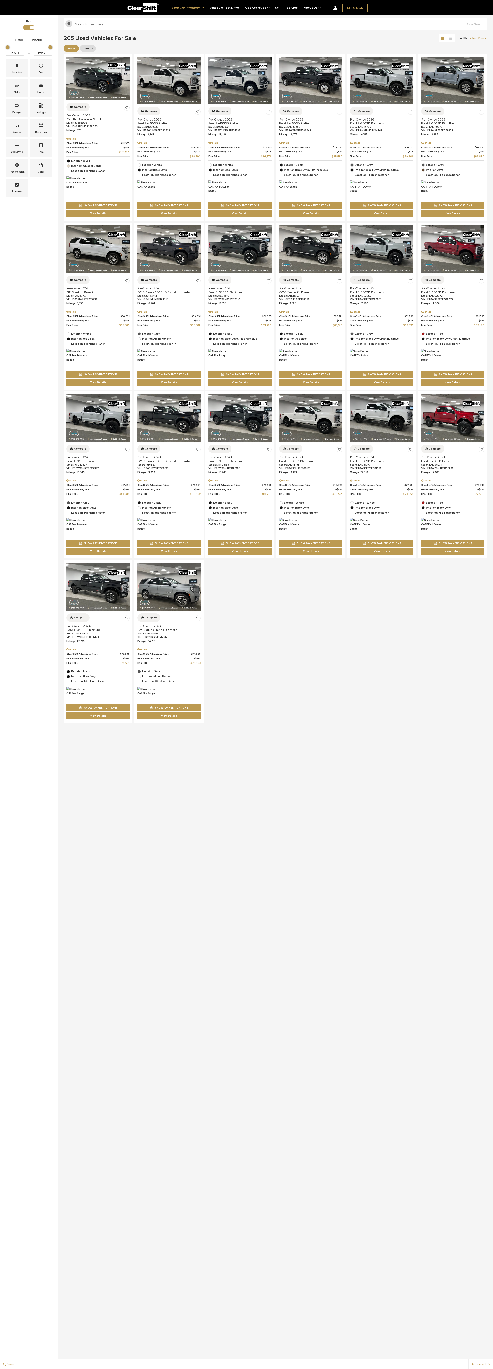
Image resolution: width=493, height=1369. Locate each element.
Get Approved (255, 7)
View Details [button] (98, 213)
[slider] (7, 47)
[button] (17, 68)
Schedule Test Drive (224, 7)
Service (292, 7)
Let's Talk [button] (355, 7)
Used (29, 21)
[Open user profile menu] (335, 8)
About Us (310, 8)
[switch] (29, 24)
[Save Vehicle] (127, 107)
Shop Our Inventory (186, 7)
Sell (277, 7)
